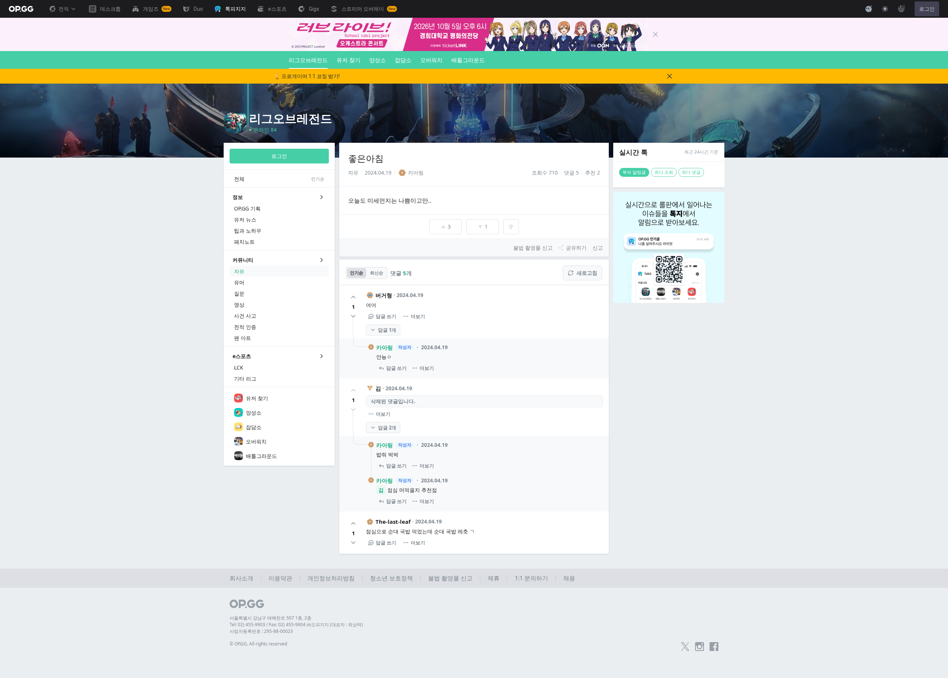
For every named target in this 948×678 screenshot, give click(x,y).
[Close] (655, 34)
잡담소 (403, 60)
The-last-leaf (393, 521)
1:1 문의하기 (531, 578)
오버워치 (431, 60)
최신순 (376, 273)
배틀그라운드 (468, 60)
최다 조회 (663, 172)
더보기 (418, 316)
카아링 (384, 347)
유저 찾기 (348, 60)
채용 (569, 578)
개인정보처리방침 (331, 578)
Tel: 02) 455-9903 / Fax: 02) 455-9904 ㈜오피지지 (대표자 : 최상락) (296, 624)
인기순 (356, 273)
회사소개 (241, 578)
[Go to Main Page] (21, 9)
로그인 (927, 9)
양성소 (377, 60)
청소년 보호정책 (391, 578)
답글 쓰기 (386, 316)
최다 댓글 (691, 172)
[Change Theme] (885, 8)
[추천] (353, 297)
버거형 (383, 295)
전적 (64, 9)
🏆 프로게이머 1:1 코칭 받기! (307, 76)
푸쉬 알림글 (634, 172)
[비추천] (353, 316)
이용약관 (280, 578)
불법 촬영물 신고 (450, 578)
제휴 (494, 578)
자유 (353, 172)
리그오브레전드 (308, 60)
